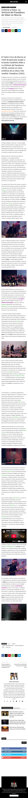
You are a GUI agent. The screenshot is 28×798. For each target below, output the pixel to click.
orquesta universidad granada (7, 645)
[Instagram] (11, 701)
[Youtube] (23, 701)
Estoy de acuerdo (14, 795)
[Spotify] (17, 701)
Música (8, 7)
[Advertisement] (14, 43)
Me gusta (24, 748)
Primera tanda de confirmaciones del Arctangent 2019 (6, 666)
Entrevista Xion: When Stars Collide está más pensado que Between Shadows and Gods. (17, 722)
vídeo (3, 377)
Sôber (3, 647)
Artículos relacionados (7, 708)
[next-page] (5, 734)
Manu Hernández (6, 27)
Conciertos (7, 5)
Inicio (2, 5)
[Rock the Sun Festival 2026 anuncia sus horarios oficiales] (5, 728)
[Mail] (14, 701)
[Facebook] (2, 30)
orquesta (13, 643)
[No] (26, 792)
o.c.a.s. (9, 643)
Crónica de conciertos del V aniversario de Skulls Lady (20, 666)
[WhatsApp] (12, 30)
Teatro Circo (8, 647)
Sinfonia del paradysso (19, 645)
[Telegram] (19, 30)
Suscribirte (23, 757)
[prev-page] (2, 734)
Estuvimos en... (13, 7)
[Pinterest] (9, 30)
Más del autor (17, 708)
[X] (6, 30)
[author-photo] (14, 679)
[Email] (16, 30)
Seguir (24, 751)
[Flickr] (8, 701)
